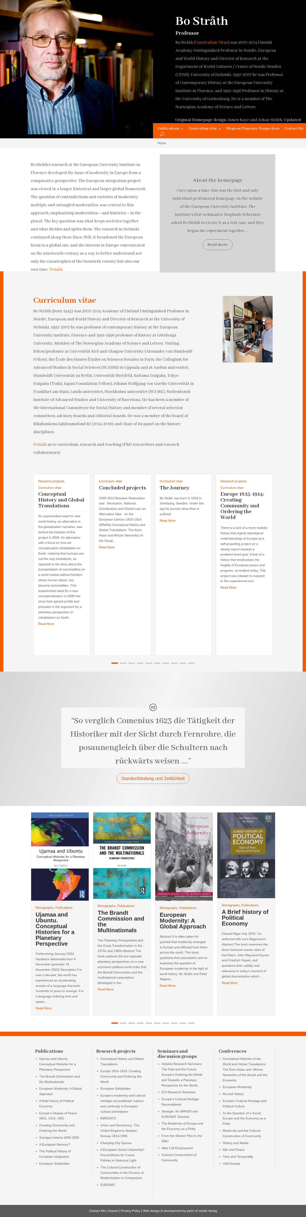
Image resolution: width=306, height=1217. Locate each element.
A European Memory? (54, 1144)
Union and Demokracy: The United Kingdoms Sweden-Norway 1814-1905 (119, 1130)
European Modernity (237, 1087)
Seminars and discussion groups (177, 1054)
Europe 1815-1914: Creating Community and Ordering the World (242, 506)
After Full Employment (177, 1148)
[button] (114, 663)
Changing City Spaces (116, 1143)
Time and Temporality (238, 1156)
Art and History (233, 1094)
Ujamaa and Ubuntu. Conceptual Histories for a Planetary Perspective (55, 929)
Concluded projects (122, 487)
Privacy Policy (130, 1211)
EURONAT (107, 1185)
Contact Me (294, 129)
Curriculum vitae (202, 129)
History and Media (235, 1143)
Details (56, 269)
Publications (168, 129)
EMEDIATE (108, 1118)
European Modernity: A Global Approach (183, 920)
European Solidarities (54, 1163)
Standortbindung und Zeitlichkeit (153, 778)
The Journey (174, 487)
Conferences (232, 1051)
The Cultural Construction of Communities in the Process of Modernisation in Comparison (122, 1173)
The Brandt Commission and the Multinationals (121, 921)
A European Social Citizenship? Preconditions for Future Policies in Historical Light (122, 1155)
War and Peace (233, 1149)
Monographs (45, 907)
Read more (217, 244)
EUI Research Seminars (179, 1092)
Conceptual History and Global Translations (61, 500)
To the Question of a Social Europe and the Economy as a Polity (244, 1118)
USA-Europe (231, 1163)
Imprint (113, 1211)
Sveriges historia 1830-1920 (59, 1137)
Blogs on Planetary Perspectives (252, 129)
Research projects (51, 481)
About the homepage (217, 180)
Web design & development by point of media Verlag (180, 1211)
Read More (46, 624)
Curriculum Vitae (211, 42)
